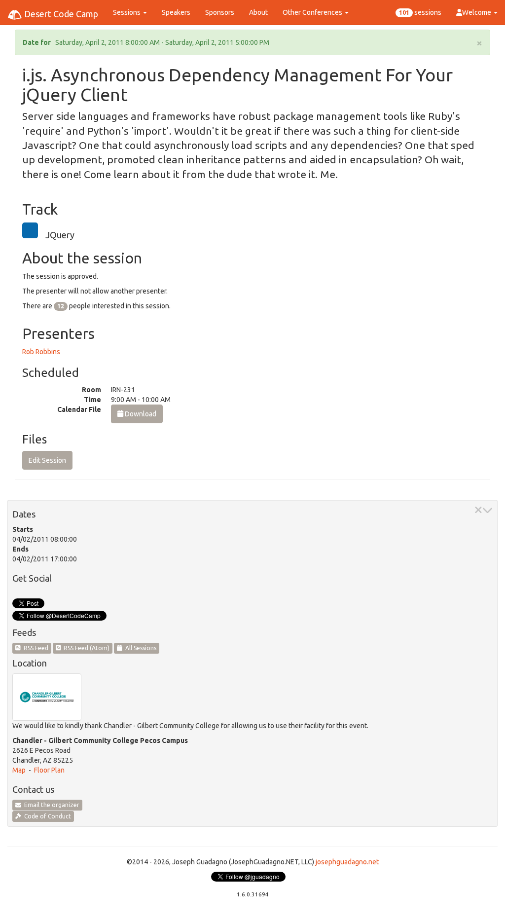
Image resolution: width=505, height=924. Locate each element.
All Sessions (139, 648)
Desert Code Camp (60, 14)
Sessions (127, 12)
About (258, 12)
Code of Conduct (46, 816)
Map (19, 770)
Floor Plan (49, 770)
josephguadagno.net (347, 862)
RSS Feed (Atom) (85, 648)
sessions (420, 12)
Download (139, 414)
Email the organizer (50, 805)
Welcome (477, 12)
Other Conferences (313, 12)
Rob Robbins (41, 352)
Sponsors (219, 12)
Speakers (176, 12)
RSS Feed (34, 648)
